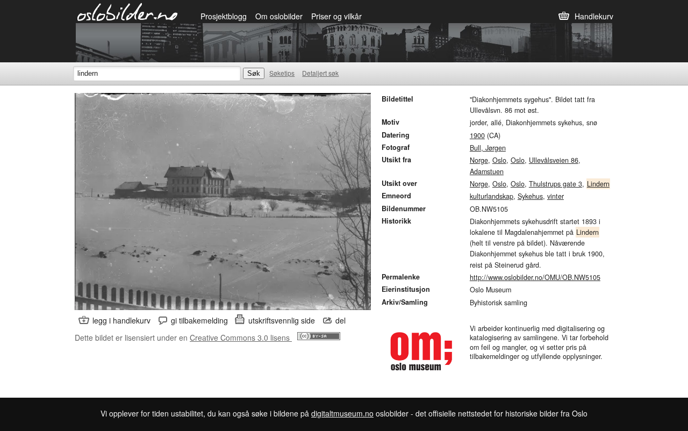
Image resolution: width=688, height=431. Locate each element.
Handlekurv (594, 16)
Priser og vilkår (336, 16)
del (340, 320)
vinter (555, 196)
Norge (479, 160)
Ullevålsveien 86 (553, 160)
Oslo (499, 160)
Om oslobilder (279, 16)
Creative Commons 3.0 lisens (241, 337)
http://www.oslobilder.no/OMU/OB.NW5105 (535, 277)
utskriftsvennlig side (281, 320)
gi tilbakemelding (199, 320)
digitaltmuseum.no (342, 413)
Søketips (282, 72)
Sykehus (530, 196)
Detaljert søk (320, 72)
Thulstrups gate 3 (555, 184)
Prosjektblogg (223, 16)
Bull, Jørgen (488, 148)
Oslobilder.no (127, 11)
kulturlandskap (491, 196)
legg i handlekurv (121, 320)
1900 (477, 135)
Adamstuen (487, 171)
